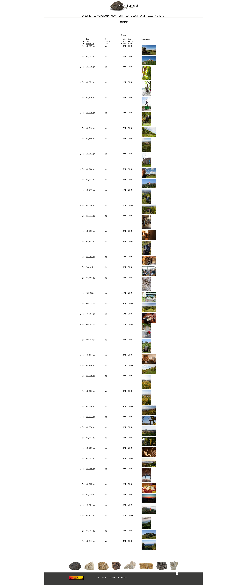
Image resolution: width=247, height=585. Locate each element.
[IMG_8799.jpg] (83, 190)
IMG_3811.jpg (90, 458)
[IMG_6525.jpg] (83, 82)
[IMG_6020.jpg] (83, 56)
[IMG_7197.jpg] (83, 113)
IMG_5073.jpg (90, 438)
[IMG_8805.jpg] (83, 205)
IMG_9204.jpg (90, 231)
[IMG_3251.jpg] (83, 314)
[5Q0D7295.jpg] (83, 324)
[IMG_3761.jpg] (83, 427)
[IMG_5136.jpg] (83, 541)
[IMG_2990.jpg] (83, 376)
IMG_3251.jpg (90, 314)
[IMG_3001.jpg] (83, 391)
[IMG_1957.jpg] (83, 365)
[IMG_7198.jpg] (83, 128)
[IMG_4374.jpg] (83, 531)
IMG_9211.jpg (90, 241)
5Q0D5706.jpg (91, 303)
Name (87, 39)
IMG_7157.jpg (90, 97)
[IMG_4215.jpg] (83, 505)
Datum (130, 39)
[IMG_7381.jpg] (83, 169)
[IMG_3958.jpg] (83, 484)
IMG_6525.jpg (90, 82)
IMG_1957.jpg (90, 365)
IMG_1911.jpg (90, 355)
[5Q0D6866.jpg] (83, 293)
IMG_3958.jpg (90, 484)
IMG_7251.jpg (90, 139)
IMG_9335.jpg (90, 257)
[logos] (83, 41)
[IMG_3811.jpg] (83, 458)
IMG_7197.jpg (90, 113)
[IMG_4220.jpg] (83, 515)
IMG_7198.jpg (90, 128)
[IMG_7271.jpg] (83, 46)
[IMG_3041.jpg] (83, 406)
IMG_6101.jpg (90, 67)
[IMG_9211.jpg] (83, 241)
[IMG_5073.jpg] (83, 438)
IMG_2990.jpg (90, 376)
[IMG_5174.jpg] (83, 180)
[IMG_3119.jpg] (83, 417)
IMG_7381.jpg (90, 169)
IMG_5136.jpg (90, 541)
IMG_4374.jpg (90, 531)
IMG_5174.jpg (90, 180)
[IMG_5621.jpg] (83, 278)
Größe (124, 39)
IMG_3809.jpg (90, 448)
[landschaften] (83, 44)
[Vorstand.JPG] (83, 267)
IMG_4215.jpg (90, 505)
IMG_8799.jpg (90, 190)
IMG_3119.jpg (90, 417)
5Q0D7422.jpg (91, 340)
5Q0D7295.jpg (91, 324)
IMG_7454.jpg (90, 154)
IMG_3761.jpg (90, 427)
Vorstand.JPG (90, 267)
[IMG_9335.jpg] (83, 257)
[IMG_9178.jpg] (83, 216)
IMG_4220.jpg (90, 515)
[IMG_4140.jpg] (83, 494)
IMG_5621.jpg (90, 278)
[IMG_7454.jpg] (83, 154)
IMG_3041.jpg (90, 406)
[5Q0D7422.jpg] (83, 340)
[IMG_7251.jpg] (83, 139)
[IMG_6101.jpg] (83, 67)
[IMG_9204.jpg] (83, 231)
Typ (106, 39)
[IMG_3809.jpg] (83, 448)
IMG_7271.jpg (90, 46)
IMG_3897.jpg (90, 469)
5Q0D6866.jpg (91, 293)
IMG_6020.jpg (90, 56)
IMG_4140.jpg (90, 494)
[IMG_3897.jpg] (83, 469)
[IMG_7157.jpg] (83, 97)
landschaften (90, 44)
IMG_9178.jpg (90, 216)
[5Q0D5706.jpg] (83, 303)
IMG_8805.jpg (90, 205)
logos (88, 41)
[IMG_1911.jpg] (83, 355)
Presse (123, 35)
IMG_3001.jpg (90, 391)
